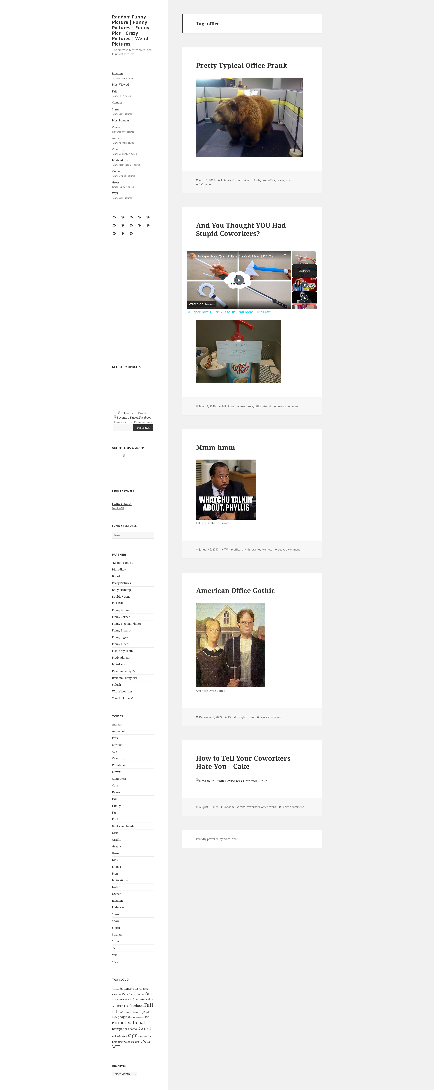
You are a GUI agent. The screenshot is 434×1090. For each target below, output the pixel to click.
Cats (114, 751)
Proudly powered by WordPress (217, 839)
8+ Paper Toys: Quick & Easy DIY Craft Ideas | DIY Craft (236, 256)
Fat (114, 812)
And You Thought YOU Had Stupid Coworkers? (241, 229)
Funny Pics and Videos (126, 624)
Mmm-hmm (215, 447)
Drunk (116, 792)
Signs (122, 111)
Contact (117, 102)
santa (124, 1036)
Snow (115, 921)
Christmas (118, 765)
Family (116, 806)
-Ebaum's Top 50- (123, 563)
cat (142, 994)
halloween (140, 1017)
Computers (119, 779)
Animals (123, 140)
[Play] (304, 284)
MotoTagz (118, 664)
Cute (115, 785)
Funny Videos (121, 644)
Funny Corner (121, 617)
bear (264, 180)
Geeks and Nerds (123, 826)
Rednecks (118, 907)
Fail (121, 93)
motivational (131, 1022)
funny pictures (133, 1012)
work (288, 180)
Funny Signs (120, 637)
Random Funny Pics (124, 671)
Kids (115, 860)
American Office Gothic (235, 590)
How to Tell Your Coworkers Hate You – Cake (243, 762)
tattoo (148, 1036)
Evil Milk (118, 603)
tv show (267, 549)
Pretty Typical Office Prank (241, 65)
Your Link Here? (122, 698)
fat (114, 1011)
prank (280, 180)
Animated (118, 731)
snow (141, 1036)
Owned (123, 173)
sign (133, 1035)
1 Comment (206, 184)
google (122, 1017)
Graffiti (116, 840)
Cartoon (117, 745)
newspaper (119, 1029)
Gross (123, 184)
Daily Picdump (121, 590)
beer (114, 994)
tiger (114, 1041)
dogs (114, 1006)
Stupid (116, 941)
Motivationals (126, 162)
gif (143, 1012)
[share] (284, 255)
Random (124, 75)
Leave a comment (288, 406)
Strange (117, 934)
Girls (115, 833)
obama (132, 1029)
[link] (192, 256)
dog (150, 999)
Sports (116, 928)
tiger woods (125, 1041)
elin (127, 1006)
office (271, 180)
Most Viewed (120, 84)
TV (114, 948)
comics (128, 999)
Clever (123, 129)
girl (147, 1012)
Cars (115, 738)
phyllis (246, 549)
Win (114, 955)
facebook (137, 1005)
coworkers (246, 406)
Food (115, 819)
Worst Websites (122, 691)
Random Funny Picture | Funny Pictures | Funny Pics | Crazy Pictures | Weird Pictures (130, 30)
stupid (267, 406)
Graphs (116, 846)
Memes (116, 867)
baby (139, 989)
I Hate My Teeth (122, 651)
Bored (116, 576)
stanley (256, 549)
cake (242, 807)
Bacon (145, 989)
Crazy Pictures (121, 583)
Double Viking (121, 596)
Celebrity (124, 151)
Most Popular (120, 120)
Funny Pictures (122, 503)
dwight (241, 717)
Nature (116, 887)
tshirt (135, 1041)
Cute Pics (118, 508)
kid (147, 1017)
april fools (253, 180)
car (119, 994)
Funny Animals (121, 610)
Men (115, 873)
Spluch (116, 685)
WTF (122, 195)
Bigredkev (119, 569)
